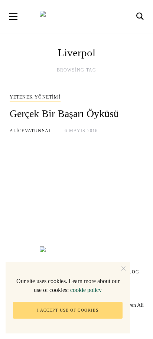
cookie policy (86, 290)
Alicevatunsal (31, 130)
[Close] (123, 268)
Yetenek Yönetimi (35, 97)
